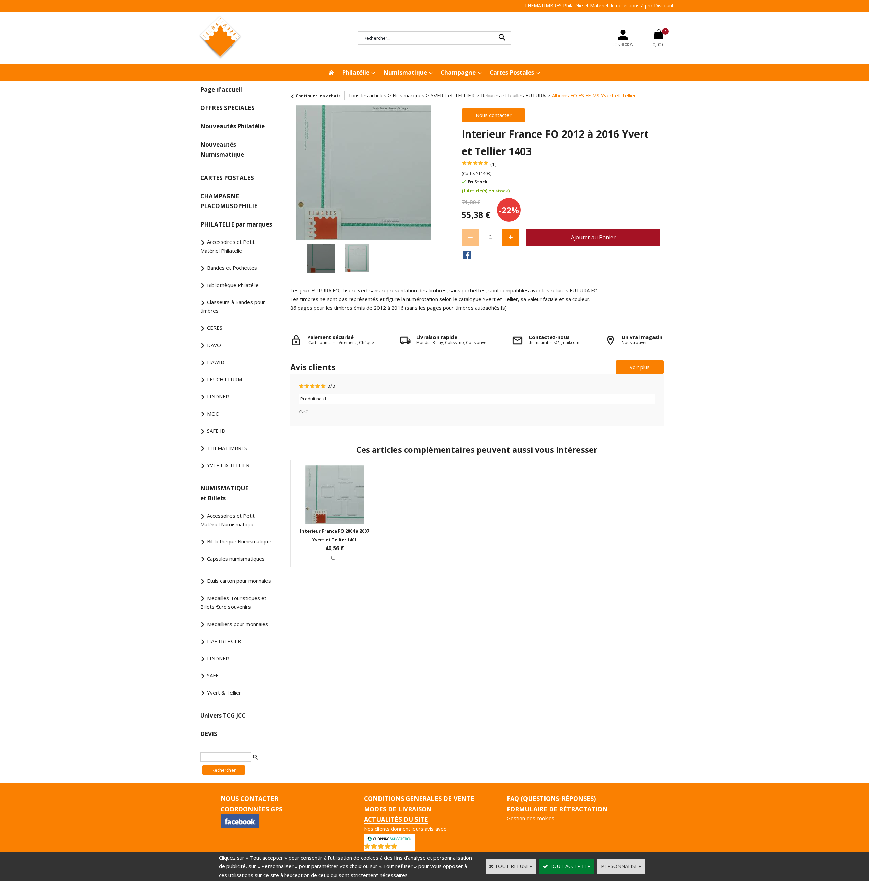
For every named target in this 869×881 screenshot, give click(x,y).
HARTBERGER (224, 640)
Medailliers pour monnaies (237, 624)
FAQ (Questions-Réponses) (551, 798)
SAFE (213, 675)
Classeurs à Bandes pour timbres (232, 306)
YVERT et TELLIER (453, 95)
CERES (214, 327)
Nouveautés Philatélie (232, 126)
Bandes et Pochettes (232, 267)
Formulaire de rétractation (557, 809)
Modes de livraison (397, 809)
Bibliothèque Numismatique (239, 541)
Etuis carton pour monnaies (239, 580)
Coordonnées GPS (251, 809)
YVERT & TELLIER (228, 465)
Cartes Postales (511, 72)
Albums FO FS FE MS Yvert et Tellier (594, 95)
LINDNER (218, 396)
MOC (213, 413)
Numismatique (405, 72)
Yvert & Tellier (224, 692)
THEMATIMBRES (227, 448)
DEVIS (208, 734)
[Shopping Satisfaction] (389, 837)
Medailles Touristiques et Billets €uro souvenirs (233, 602)
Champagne (458, 72)
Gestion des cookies (530, 818)
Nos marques (408, 95)
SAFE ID (216, 430)
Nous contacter (249, 798)
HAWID (215, 362)
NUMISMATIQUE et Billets (224, 493)
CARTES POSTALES (227, 178)
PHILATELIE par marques (236, 224)
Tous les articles (367, 95)
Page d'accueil (221, 89)
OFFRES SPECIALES (227, 108)
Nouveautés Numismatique (222, 149)
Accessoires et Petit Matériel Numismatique (227, 520)
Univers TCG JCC (222, 715)
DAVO (214, 345)
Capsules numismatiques (236, 558)
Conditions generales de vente (419, 798)
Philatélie (355, 72)
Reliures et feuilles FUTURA (513, 95)
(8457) (407, 847)
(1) (493, 164)
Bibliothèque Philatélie (233, 285)
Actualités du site (396, 819)
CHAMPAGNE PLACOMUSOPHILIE (228, 201)
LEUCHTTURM (224, 379)
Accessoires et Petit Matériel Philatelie (227, 246)
